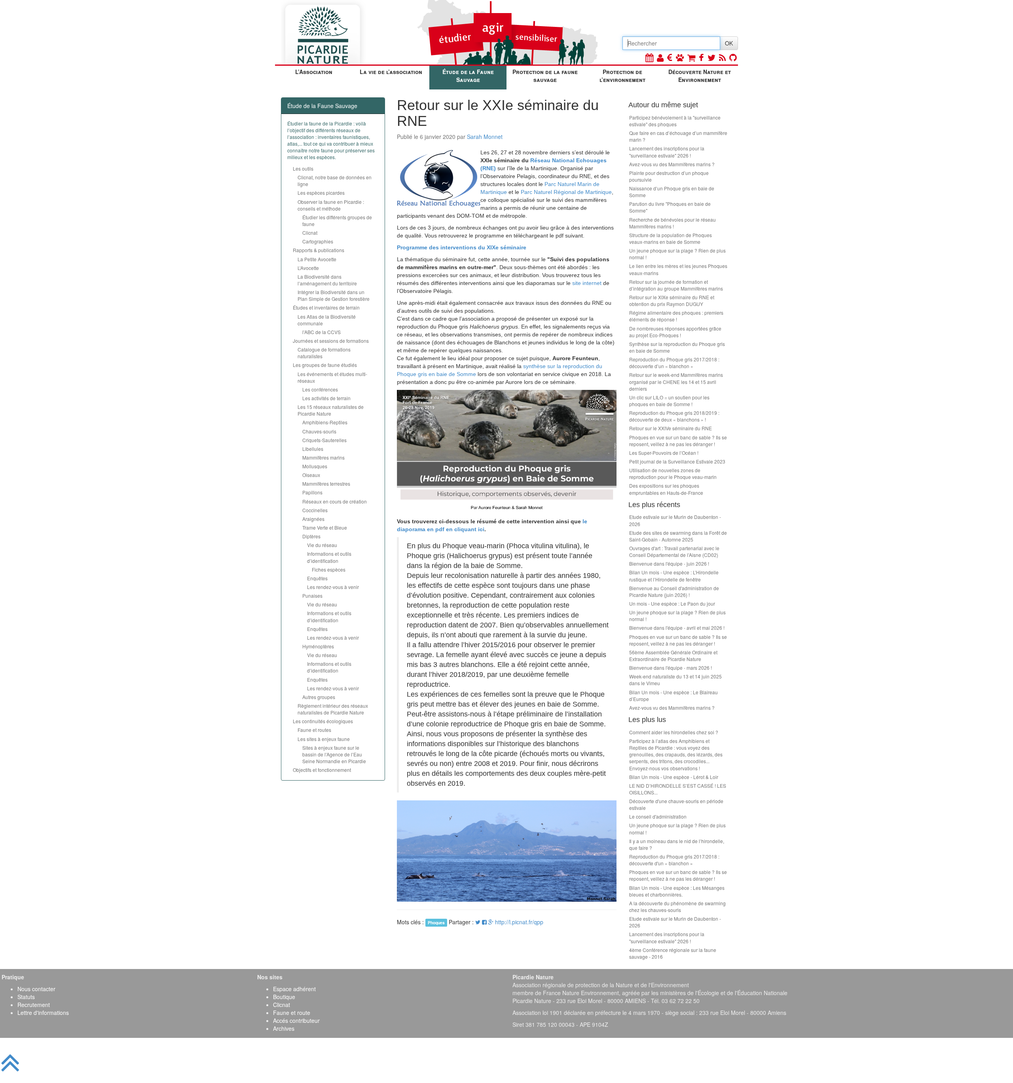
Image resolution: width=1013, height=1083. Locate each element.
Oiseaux (311, 474)
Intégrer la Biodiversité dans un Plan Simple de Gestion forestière (334, 295)
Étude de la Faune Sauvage (468, 76)
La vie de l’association (391, 72)
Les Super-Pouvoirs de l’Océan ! (663, 452)
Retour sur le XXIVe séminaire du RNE (670, 428)
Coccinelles (315, 510)
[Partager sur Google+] (490, 922)
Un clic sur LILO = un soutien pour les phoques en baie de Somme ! (669, 400)
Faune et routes (314, 729)
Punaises (312, 595)
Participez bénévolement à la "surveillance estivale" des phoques (675, 120)
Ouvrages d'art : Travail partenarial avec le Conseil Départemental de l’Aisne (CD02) (674, 551)
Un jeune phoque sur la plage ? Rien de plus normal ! (677, 253)
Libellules (312, 448)
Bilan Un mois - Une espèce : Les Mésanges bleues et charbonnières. (677, 891)
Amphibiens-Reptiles (324, 422)
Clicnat (309, 232)
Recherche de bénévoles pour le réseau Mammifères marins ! (672, 223)
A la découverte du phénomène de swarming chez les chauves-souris (677, 906)
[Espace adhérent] (660, 57)
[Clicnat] (680, 57)
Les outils (303, 168)
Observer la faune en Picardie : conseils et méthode (331, 205)
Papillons (312, 492)
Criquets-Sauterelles (324, 440)
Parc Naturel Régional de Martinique (566, 192)
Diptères (311, 536)
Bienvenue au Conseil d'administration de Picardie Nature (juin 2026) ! (674, 591)
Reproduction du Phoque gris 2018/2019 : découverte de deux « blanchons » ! (674, 416)
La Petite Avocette (317, 259)
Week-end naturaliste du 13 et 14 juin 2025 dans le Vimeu (675, 679)
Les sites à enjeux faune (324, 738)
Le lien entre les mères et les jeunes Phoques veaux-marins (678, 269)
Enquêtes (317, 578)
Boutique (284, 997)
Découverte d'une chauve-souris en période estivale (676, 804)
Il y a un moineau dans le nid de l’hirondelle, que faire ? (676, 844)
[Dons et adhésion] (669, 57)
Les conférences (320, 389)
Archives (283, 1028)
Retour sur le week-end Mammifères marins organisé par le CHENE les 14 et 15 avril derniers (676, 381)
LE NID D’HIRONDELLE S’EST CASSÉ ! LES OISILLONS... (677, 789)
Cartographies (317, 241)
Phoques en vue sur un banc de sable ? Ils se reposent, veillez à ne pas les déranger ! (678, 440)
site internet (586, 283)
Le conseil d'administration (658, 816)
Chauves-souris (319, 431)
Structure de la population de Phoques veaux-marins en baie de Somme (670, 238)
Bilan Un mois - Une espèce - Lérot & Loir (673, 776)
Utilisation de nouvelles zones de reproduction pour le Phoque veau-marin (673, 473)
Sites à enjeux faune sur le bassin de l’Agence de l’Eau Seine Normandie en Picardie (334, 754)
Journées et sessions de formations (331, 340)
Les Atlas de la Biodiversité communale (327, 320)
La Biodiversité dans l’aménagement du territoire (327, 280)
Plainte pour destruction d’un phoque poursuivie (669, 176)
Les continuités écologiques (323, 721)
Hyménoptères (318, 646)
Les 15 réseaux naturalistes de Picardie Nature (331, 410)
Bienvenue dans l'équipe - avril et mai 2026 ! (677, 627)
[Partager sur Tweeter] (478, 922)
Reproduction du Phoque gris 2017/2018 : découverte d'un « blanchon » (674, 859)
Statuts (26, 997)
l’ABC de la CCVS (321, 332)
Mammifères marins (323, 457)
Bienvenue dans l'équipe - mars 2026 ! (670, 667)
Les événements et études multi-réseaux (332, 377)
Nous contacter (36, 989)
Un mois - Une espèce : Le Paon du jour (672, 603)
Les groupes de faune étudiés (325, 364)
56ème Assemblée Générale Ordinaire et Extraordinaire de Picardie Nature (673, 655)
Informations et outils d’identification (329, 557)
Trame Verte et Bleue (324, 527)
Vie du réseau (322, 545)
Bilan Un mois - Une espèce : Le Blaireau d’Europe (673, 695)
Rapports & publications (318, 250)
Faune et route (291, 1012)
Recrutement (33, 1005)
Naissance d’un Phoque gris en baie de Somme (671, 191)
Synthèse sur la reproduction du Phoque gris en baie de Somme (677, 347)
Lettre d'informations (43, 1012)
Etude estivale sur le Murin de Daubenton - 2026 (675, 520)
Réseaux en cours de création (334, 501)
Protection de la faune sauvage (545, 76)
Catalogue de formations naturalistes (324, 352)
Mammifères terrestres (326, 483)
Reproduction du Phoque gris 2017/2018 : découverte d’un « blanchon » (674, 362)
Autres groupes (318, 697)
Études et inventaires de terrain (326, 307)
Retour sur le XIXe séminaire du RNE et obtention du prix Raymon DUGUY (671, 300)
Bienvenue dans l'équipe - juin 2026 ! (669, 563)
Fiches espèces (328, 569)
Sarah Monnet (485, 137)
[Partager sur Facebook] (484, 922)
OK (729, 43)
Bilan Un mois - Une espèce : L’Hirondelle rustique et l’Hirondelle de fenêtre (674, 575)
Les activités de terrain (326, 398)
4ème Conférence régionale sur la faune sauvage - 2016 (672, 953)
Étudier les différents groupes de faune (337, 220)
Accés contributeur (296, 1020)
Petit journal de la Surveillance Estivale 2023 (677, 461)
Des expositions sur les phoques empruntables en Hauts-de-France (666, 489)
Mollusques (314, 466)
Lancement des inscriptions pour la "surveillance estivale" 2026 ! (666, 151)
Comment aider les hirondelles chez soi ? (673, 732)
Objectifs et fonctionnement (322, 769)
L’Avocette (308, 267)
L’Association (313, 72)
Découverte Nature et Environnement (699, 76)
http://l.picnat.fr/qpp (519, 922)
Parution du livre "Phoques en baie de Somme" (670, 207)
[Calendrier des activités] (649, 57)
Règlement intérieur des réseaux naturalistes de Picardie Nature (333, 709)
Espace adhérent (294, 989)
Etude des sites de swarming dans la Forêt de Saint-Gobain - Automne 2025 (678, 536)
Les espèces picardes (321, 192)
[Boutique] (691, 57)
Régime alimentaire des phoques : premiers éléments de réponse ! (676, 316)
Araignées (313, 518)
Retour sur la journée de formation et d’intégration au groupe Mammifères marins (676, 285)
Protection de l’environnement (622, 76)
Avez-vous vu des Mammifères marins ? (672, 164)
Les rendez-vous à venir (333, 586)
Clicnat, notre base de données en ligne (335, 180)
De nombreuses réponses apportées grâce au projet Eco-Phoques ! (675, 331)
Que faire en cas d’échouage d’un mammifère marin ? (678, 136)
